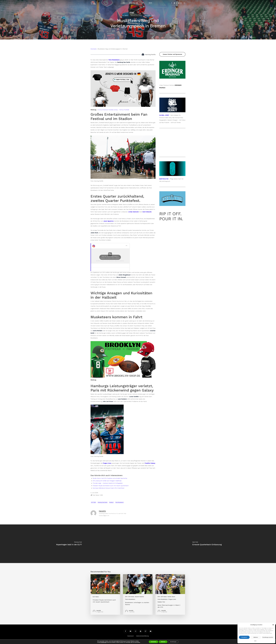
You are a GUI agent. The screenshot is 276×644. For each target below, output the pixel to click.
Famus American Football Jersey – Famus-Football (113, 109)
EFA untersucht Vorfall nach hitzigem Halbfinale (107, 480)
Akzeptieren (244, 637)
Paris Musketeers (149, 15)
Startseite (93, 49)
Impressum (130, 636)
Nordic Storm (171, 596)
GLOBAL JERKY (164, 115)
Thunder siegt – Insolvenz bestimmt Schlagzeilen (108, 483)
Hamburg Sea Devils (136, 15)
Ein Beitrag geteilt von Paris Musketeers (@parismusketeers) (110, 260)
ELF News (125, 15)
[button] (273, 624)
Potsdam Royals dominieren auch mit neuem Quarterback (111, 485)
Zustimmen (153, 641)
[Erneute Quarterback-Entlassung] (207, 543)
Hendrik (129, 31)
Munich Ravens (139, 596)
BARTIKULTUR (163, 179)
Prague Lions (172, 599)
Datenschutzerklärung (142, 636)
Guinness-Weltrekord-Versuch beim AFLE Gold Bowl (108, 488)
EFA (126, 596)
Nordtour (111, 502)
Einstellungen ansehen (267, 637)
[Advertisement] (172, 62)
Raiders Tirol (161, 602)
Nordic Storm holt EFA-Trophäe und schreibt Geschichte (110, 478)
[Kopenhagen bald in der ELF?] (69, 543)
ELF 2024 (93, 502)
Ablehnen (255, 637)
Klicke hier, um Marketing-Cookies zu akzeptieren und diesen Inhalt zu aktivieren (110, 257)
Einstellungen (103, 642)
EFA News (131, 596)
